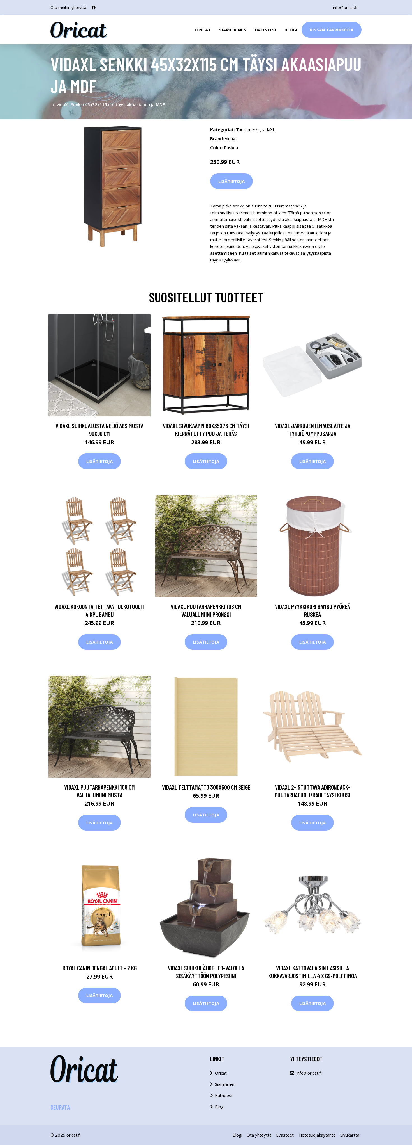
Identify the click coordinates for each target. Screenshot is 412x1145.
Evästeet (285, 1135)
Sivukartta (349, 1135)
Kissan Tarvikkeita (331, 30)
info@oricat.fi (345, 7)
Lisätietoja (231, 181)
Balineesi (265, 30)
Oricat (203, 30)
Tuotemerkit (248, 129)
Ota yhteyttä (259, 1135)
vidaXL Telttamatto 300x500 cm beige (206, 787)
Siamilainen (233, 30)
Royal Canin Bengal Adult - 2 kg (100, 967)
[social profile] (93, 7)
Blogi (290, 30)
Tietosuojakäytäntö (317, 1135)
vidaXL (268, 129)
